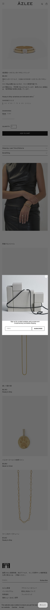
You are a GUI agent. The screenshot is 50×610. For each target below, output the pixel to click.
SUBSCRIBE (38, 328)
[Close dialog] (46, 277)
